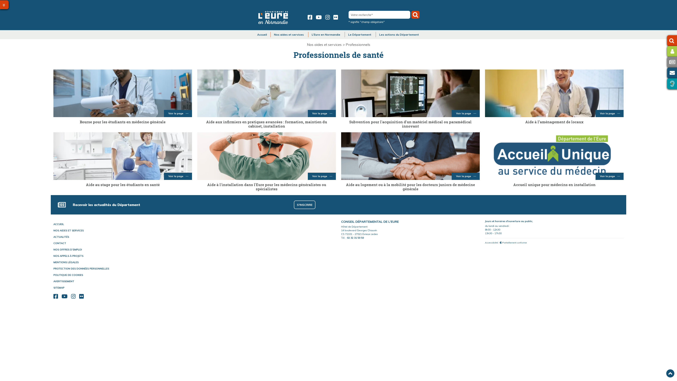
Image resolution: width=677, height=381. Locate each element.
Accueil (58, 224)
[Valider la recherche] (415, 15)
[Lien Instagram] (327, 17)
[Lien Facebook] (310, 17)
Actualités (61, 236)
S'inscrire (304, 205)
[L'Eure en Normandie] (273, 17)
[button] (670, 373)
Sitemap (58, 287)
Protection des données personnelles (81, 268)
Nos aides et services (324, 44)
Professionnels (358, 44)
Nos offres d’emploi (67, 249)
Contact (59, 243)
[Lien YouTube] (319, 17)
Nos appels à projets (68, 256)
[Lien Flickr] (335, 17)
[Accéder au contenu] (4, 4)
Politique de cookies (68, 275)
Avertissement (63, 281)
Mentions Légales (66, 262)
